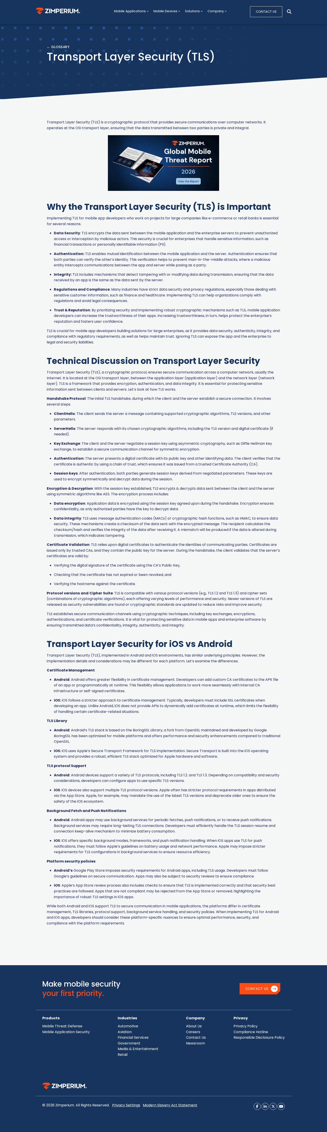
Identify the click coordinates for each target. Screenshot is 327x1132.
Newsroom (195, 1043)
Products (51, 1018)
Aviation (125, 1031)
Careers (193, 1031)
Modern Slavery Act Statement (170, 1105)
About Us (194, 1026)
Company (195, 1018)
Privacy (241, 1018)
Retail (122, 1054)
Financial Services (133, 1037)
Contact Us (256, 988)
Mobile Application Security (66, 1031)
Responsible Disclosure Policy (259, 1037)
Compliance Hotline (251, 1031)
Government (129, 1043)
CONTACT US (266, 11)
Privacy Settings (126, 1105)
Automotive (128, 1026)
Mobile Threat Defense (62, 1026)
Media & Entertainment (138, 1048)
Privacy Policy (246, 1026)
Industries (127, 1018)
